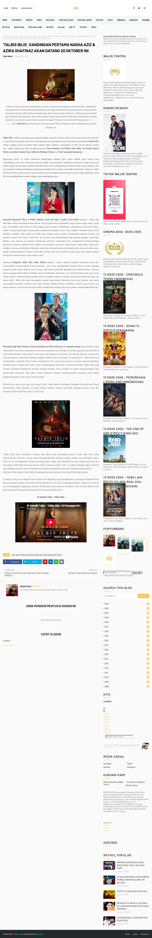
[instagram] (144, 8)
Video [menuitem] (93, 27)
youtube (106, 767)
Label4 (106, 726)
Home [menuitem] (4, 20)
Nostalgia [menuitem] (19, 27)
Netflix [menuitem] (6, 27)
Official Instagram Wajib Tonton (113, 783)
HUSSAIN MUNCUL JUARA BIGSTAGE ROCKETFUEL (132, 919)
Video (106, 827)
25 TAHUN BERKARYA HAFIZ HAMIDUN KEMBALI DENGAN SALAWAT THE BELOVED (133, 880)
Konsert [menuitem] (133, 20)
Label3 (106, 723)
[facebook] (134, 8)
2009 (126, 682)
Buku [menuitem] (39, 20)
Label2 (106, 721)
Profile (14, 8)
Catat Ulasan (8, 645)
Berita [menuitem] (29, 20)
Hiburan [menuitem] (121, 20)
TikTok (129, 763)
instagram (131, 767)
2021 (126, 627)
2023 (126, 617)
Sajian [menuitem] (61, 27)
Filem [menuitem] (110, 20)
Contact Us (145, 934)
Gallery (106, 825)
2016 (126, 650)
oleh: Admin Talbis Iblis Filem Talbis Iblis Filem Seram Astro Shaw (40, 36)
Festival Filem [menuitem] (66, 20)
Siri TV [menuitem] (72, 27)
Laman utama (8, 36)
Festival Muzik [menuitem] (84, 20)
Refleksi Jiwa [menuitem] (35, 27)
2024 (126, 613)
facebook (107, 763)
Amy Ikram (7, 56)
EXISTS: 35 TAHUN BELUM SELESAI (132, 891)
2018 (126, 640)
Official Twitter (131, 785)
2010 (126, 677)
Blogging (20, 934)
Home (6, 8)
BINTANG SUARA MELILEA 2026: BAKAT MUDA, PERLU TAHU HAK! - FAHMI (131, 865)
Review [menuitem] (49, 27)
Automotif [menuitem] (17, 20)
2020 (126, 631)
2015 (126, 654)
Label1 (106, 718)
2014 (126, 659)
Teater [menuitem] (83, 27)
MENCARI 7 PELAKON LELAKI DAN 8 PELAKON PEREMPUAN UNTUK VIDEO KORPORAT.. (133, 906)
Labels (106, 716)
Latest (106, 830)
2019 (126, 636)
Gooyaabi (39, 934)
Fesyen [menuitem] (99, 20)
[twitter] (139, 8)
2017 (126, 645)
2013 (126, 663)
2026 (126, 604)
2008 (126, 686)
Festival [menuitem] (50, 20)
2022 (126, 622)
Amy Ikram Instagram (136, 782)
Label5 (106, 728)
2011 (126, 673)
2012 (126, 668)
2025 (126, 608)
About (106, 731)
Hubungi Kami (27, 8)
